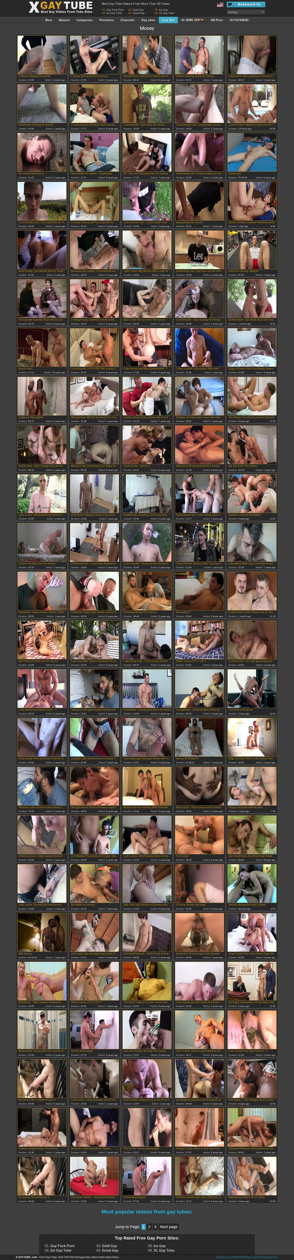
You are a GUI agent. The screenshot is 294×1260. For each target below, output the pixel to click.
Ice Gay (163, 9)
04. (107, 1250)
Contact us (222, 1257)
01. (60, 1246)
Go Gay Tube (114, 13)
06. (161, 1250)
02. (58, 1250)
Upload (256, 1257)
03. (106, 1246)
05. (157, 1246)
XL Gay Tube (166, 13)
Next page (169, 1227)
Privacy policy (270, 1257)
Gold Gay (138, 9)
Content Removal (240, 1257)
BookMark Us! (246, 4)
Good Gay (139, 13)
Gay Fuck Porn (115, 9)
